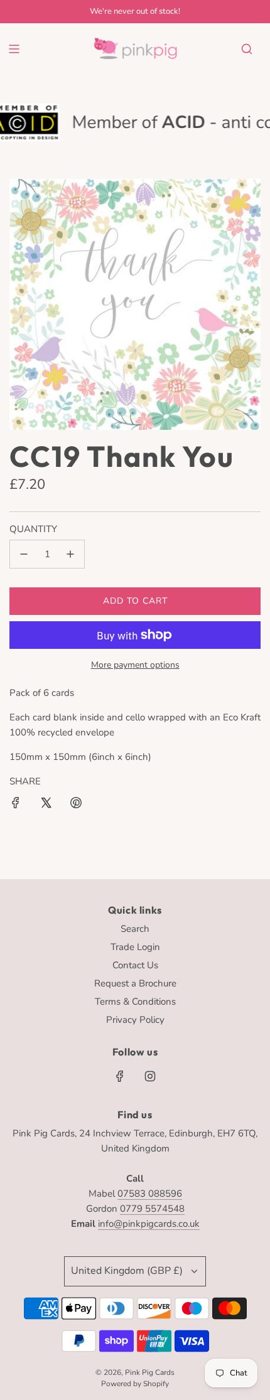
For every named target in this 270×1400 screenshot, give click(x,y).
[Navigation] (14, 49)
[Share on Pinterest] (76, 805)
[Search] (247, 49)
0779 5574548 (152, 1208)
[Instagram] (150, 1076)
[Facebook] (120, 1076)
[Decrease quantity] (24, 554)
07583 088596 (149, 1193)
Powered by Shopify (135, 1384)
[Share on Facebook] (16, 805)
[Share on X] (46, 805)
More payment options (135, 665)
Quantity (33, 529)
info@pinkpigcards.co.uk (149, 1223)
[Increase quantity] (70, 554)
